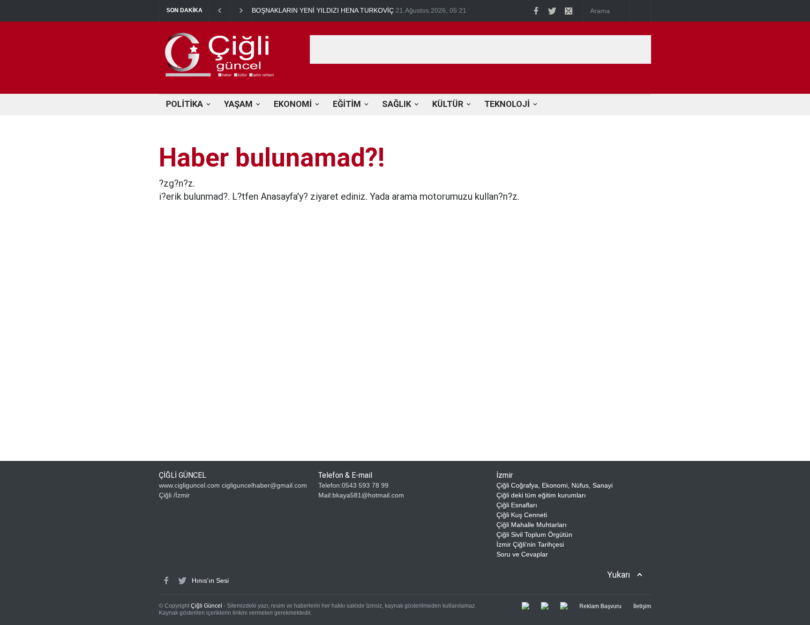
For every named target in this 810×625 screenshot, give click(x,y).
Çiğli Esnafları (516, 505)
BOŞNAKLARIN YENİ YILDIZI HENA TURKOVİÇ (323, 10)
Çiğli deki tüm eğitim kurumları (541, 495)
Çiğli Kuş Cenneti (521, 515)
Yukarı (618, 575)
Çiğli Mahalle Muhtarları (531, 524)
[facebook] (536, 11)
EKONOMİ (293, 104)
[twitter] (552, 11)
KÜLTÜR (447, 104)
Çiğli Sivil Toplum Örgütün (534, 534)
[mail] (569, 11)
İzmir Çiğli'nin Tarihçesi (530, 544)
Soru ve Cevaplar (522, 554)
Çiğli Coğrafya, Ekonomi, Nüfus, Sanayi (554, 485)
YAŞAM (238, 104)
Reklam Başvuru (600, 606)
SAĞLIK (396, 104)
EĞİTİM (347, 104)
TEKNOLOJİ (507, 104)
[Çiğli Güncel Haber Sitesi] (229, 76)
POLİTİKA (184, 104)
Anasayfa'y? (284, 196)
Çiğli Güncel (206, 605)
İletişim (642, 606)
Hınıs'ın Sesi (210, 580)
